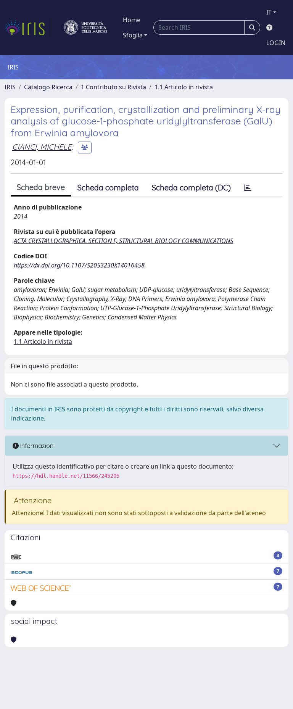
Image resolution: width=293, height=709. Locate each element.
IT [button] (269, 12)
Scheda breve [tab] (41, 187)
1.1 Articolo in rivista (184, 87)
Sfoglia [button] (133, 35)
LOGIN (275, 43)
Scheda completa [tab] (108, 187)
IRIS (10, 87)
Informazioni (37, 446)
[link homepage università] (85, 27)
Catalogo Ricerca (48, 87)
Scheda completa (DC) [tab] (191, 187)
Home (131, 20)
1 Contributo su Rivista (113, 87)
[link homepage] (28, 27)
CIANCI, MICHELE (41, 146)
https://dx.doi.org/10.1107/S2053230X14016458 (79, 265)
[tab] (247, 188)
